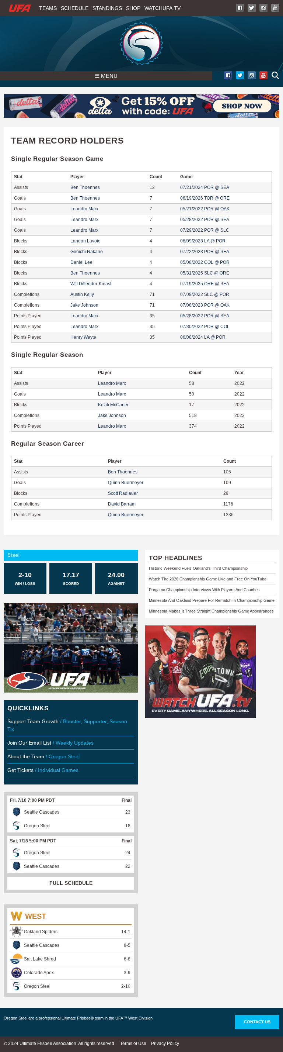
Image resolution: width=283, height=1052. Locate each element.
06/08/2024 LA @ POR (203, 337)
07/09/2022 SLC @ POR (204, 294)
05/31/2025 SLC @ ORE (204, 273)
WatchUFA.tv (162, 8)
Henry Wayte (83, 337)
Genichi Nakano (86, 251)
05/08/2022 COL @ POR (205, 262)
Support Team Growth (33, 721)
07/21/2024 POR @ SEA (204, 187)
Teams (48, 8)
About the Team (25, 756)
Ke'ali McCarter (113, 404)
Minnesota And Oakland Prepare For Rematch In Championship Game (212, 600)
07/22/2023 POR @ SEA (204, 251)
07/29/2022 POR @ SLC (204, 230)
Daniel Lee (81, 262)
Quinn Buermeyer (125, 482)
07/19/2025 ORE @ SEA (204, 283)
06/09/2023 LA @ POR (203, 241)
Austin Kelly (82, 294)
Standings (107, 8)
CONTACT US (257, 1022)
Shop (133, 8)
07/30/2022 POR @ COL (205, 326)
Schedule (74, 8)
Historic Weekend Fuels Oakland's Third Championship (198, 568)
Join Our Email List (29, 743)
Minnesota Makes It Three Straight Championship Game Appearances (211, 611)
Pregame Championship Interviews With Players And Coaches (204, 589)
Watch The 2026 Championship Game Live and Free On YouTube (207, 579)
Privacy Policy (165, 1043)
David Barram (122, 504)
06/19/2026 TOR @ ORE (205, 198)
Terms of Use (133, 1043)
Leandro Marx (84, 208)
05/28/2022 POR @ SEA (204, 219)
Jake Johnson (84, 305)
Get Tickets (20, 770)
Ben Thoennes (85, 187)
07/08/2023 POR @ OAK (205, 305)
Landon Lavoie (85, 241)
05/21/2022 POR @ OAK (205, 208)
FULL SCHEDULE (70, 883)
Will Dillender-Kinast (90, 283)
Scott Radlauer (123, 493)
